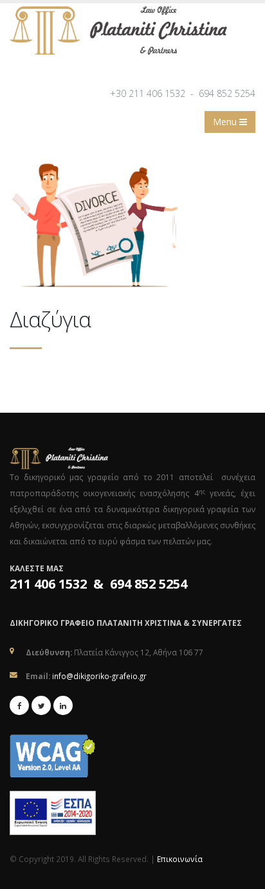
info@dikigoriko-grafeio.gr (99, 676)
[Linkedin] (63, 705)
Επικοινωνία (180, 859)
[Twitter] (41, 705)
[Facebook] (19, 705)
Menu (226, 122)
